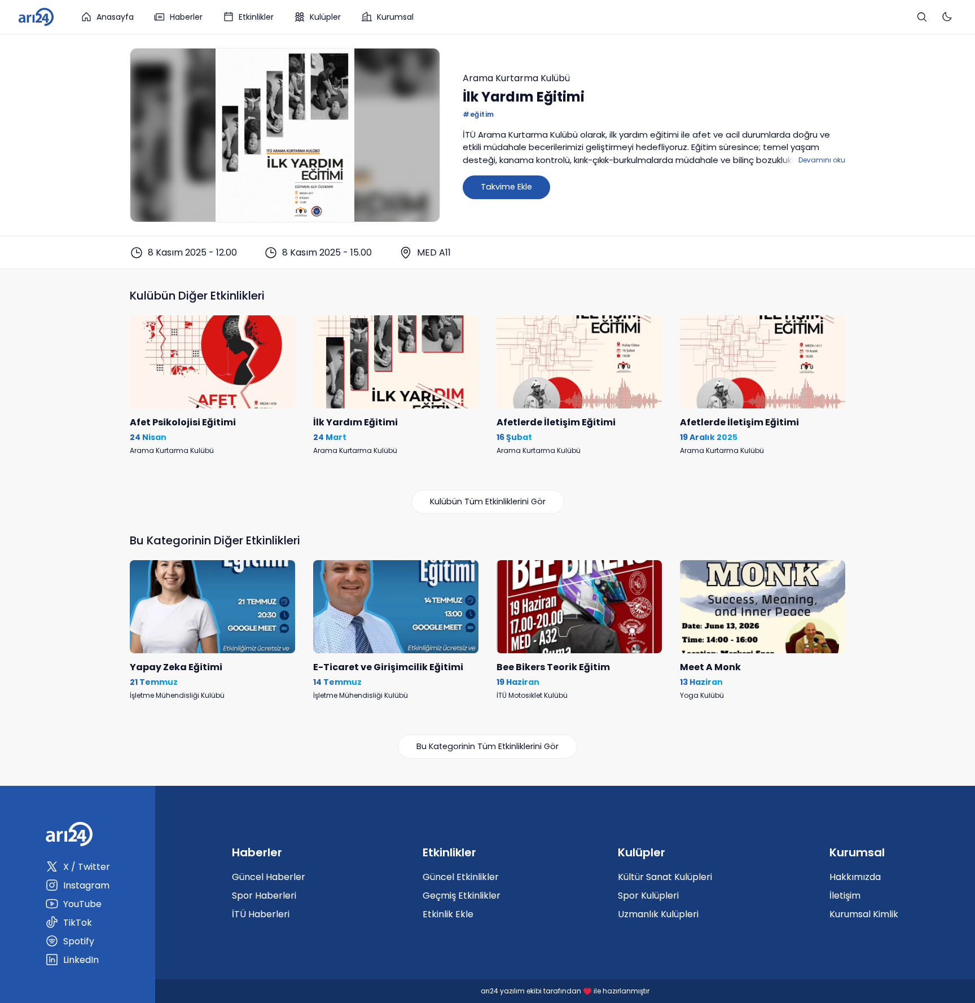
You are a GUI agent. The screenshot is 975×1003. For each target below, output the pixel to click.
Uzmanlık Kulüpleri (658, 914)
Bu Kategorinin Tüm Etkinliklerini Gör (487, 746)
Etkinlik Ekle (448, 914)
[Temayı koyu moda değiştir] (947, 17)
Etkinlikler (256, 17)
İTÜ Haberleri (260, 914)
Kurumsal (395, 17)
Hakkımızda (855, 876)
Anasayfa (115, 17)
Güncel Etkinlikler (461, 876)
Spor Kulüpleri (648, 895)
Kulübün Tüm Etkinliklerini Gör (488, 501)
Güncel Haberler (268, 876)
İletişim (844, 895)
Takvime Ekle (506, 186)
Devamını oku (821, 160)
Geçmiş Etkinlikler (461, 895)
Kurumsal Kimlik (863, 914)
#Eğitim (478, 114)
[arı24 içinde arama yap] (922, 17)
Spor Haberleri (264, 895)
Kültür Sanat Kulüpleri (665, 876)
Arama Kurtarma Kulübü (516, 78)
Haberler (186, 17)
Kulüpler (325, 17)
